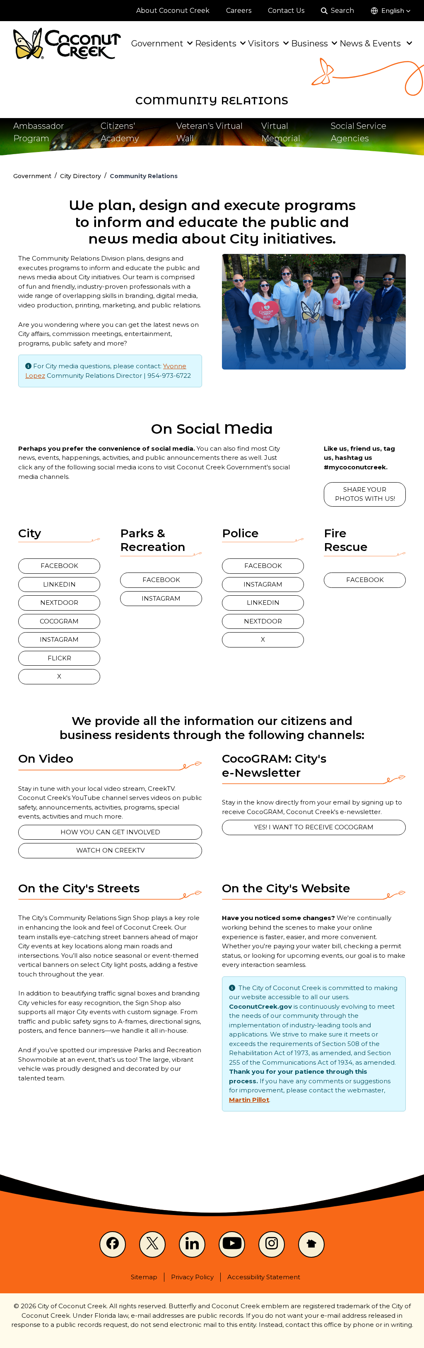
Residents (215, 43)
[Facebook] (112, 1244)
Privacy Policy (192, 1277)
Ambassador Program (38, 132)
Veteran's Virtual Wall (209, 132)
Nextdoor (59, 602)
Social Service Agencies (358, 132)
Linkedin (59, 584)
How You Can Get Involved (110, 832)
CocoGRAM (59, 621)
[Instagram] (271, 1244)
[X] (152, 1244)
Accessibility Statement (263, 1277)
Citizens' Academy (120, 132)
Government (157, 43)
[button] (391, 10)
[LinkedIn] (192, 1244)
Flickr (59, 658)
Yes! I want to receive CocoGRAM (313, 827)
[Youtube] (232, 1244)
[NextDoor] (311, 1244)
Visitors (263, 43)
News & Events (371, 43)
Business (309, 43)
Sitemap (144, 1277)
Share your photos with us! (365, 494)
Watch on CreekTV (110, 850)
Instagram (59, 639)
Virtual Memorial (280, 132)
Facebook (59, 566)
